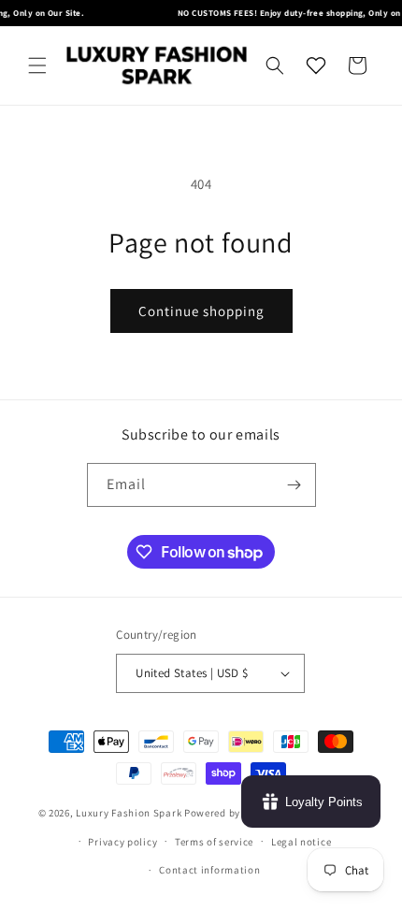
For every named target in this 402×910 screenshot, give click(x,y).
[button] (37, 65)
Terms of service (214, 841)
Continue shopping (201, 311)
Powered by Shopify (232, 812)
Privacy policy (122, 841)
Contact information (209, 869)
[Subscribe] (294, 485)
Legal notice (301, 841)
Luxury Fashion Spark (128, 812)
